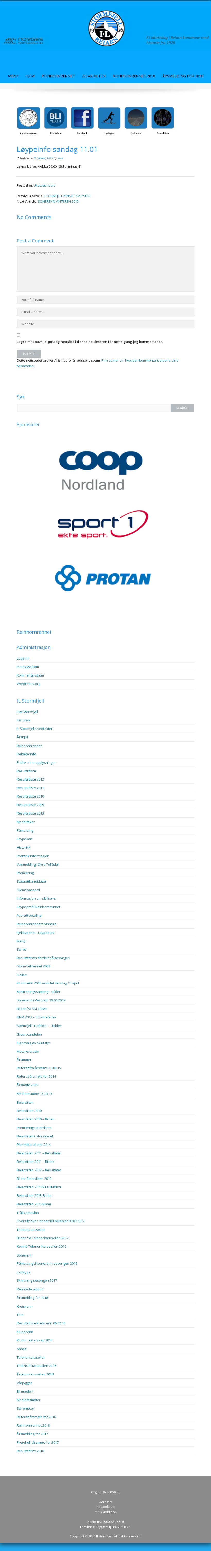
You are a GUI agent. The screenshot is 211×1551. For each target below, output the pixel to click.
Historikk (23, 720)
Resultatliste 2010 (30, 796)
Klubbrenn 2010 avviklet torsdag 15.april (48, 983)
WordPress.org (28, 683)
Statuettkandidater (31, 881)
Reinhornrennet (58, 76)
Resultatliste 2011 (30, 787)
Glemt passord (28, 890)
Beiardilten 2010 (29, 1110)
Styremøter (25, 1408)
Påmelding (25, 830)
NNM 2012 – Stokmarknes (36, 1017)
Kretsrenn (24, 1306)
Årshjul (22, 737)
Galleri (22, 975)
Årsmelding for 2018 (182, 76)
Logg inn (23, 658)
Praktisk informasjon (33, 856)
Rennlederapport (30, 1289)
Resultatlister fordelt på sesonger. (43, 958)
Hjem (29, 76)
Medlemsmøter (28, 1400)
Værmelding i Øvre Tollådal (38, 864)
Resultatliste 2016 (30, 1451)
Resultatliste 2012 (30, 779)
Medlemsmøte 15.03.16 (34, 1093)
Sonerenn (24, 1255)
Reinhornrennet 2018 (134, 76)
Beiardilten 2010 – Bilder (35, 1119)
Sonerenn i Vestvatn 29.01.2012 (41, 1000)
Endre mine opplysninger (36, 762)
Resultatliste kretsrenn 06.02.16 (41, 1323)
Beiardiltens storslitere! (35, 1136)
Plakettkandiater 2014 (34, 1144)
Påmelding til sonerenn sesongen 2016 (47, 1263)
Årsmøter (24, 1059)
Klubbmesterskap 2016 (34, 1340)
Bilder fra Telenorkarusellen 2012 (43, 1238)
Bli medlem (25, 1391)
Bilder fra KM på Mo (32, 1008)
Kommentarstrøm (30, 675)
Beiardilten (94, 76)
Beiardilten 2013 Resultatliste (39, 1187)
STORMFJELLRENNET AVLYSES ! (67, 196)
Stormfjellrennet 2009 (33, 966)
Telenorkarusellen (31, 1229)
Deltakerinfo (26, 754)
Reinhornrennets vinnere (36, 924)
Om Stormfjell (27, 711)
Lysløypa (24, 1272)
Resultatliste (26, 771)
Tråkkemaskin (28, 1212)
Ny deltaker (26, 822)
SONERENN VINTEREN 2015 (58, 201)
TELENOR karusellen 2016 (36, 1365)
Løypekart (24, 839)
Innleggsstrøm (28, 666)
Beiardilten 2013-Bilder (34, 1195)
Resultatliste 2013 (30, 813)
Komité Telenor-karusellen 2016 (41, 1246)
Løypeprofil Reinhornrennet (38, 907)
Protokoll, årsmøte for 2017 (38, 1442)
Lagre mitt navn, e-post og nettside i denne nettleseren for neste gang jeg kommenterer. (90, 341)
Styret (21, 949)
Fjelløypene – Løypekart (35, 932)
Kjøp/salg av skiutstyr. (34, 1043)
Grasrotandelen (29, 1034)
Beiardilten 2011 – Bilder (35, 1161)
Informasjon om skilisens (36, 898)
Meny (13, 76)
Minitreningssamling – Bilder (38, 991)
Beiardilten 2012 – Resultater (39, 1170)
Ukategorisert (44, 185)
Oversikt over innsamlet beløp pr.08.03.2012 (51, 1221)
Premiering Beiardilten (34, 1127)
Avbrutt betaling (29, 915)
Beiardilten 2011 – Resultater (39, 1153)
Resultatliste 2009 (30, 804)
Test (20, 1314)
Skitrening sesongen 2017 (37, 1280)
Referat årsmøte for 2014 (36, 1076)
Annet (21, 1349)
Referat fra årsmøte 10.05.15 (39, 1067)
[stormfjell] (105, 28)
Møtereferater (28, 1051)
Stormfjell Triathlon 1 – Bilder (39, 1025)
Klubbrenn (25, 1332)
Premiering (25, 873)
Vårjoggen (25, 1383)
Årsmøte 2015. (28, 1084)
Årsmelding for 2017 (32, 1434)
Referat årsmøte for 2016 (36, 1417)
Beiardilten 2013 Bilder (34, 1204)
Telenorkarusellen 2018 (35, 1374)
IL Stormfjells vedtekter (34, 728)
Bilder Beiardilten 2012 (34, 1178)
